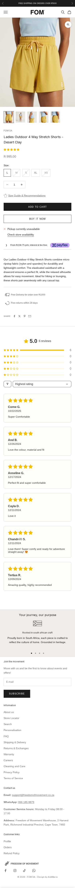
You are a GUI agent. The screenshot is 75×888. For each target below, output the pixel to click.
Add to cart (37, 207)
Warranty (9, 754)
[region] (37, 633)
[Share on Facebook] (14, 316)
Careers (8, 760)
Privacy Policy (11, 772)
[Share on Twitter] (19, 316)
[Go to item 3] (32, 117)
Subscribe (17, 693)
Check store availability (20, 234)
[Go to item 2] (20, 117)
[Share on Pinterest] (24, 316)
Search (8, 724)
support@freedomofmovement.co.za (33, 795)
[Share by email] (29, 316)
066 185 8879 (26, 802)
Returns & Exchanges (16, 748)
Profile (7, 841)
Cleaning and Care (14, 766)
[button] (11, 149)
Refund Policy (11, 853)
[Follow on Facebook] (5, 870)
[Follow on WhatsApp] (34, 870)
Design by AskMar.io (47, 877)
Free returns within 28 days (24, 303)
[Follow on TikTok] (24, 870)
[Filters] (7, 384)
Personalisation (12, 730)
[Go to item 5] (55, 117)
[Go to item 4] (44, 117)
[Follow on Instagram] (15, 870)
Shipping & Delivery (15, 742)
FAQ (6, 736)
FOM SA (8, 130)
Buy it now (37, 219)
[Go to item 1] (9, 117)
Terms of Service (13, 778)
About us (9, 712)
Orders (8, 847)
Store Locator (11, 718)
